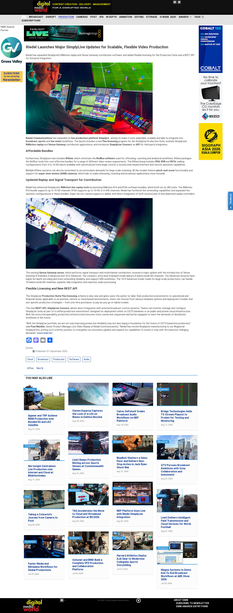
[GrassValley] (12, 50)
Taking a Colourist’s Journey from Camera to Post (43, 517)
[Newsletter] (12, 76)
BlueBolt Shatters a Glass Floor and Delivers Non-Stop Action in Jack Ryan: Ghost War (132, 462)
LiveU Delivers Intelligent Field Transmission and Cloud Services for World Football (176, 522)
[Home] (24, 17)
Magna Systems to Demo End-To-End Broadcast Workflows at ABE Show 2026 (176, 574)
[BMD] (63, 33)
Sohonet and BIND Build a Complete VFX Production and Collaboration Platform (87, 564)
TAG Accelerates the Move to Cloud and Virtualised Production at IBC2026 (88, 514)
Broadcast (43, 359)
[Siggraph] (211, 141)
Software (74, 359)
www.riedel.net (44, 333)
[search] (203, 17)
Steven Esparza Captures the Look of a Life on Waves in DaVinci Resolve (87, 414)
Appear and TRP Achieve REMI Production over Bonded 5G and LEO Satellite (42, 420)
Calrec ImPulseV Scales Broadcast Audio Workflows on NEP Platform (131, 416)
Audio (86, 359)
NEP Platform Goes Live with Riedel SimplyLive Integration (131, 514)
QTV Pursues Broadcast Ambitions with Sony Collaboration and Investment (175, 470)
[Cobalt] (211, 49)
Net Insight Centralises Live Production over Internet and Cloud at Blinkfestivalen (42, 471)
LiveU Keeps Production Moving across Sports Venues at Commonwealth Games (88, 464)
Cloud (30, 359)
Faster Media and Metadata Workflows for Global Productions (43, 567)
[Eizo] (211, 98)
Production (59, 359)
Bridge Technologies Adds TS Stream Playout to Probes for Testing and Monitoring (176, 416)
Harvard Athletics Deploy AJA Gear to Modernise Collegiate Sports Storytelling (131, 560)
